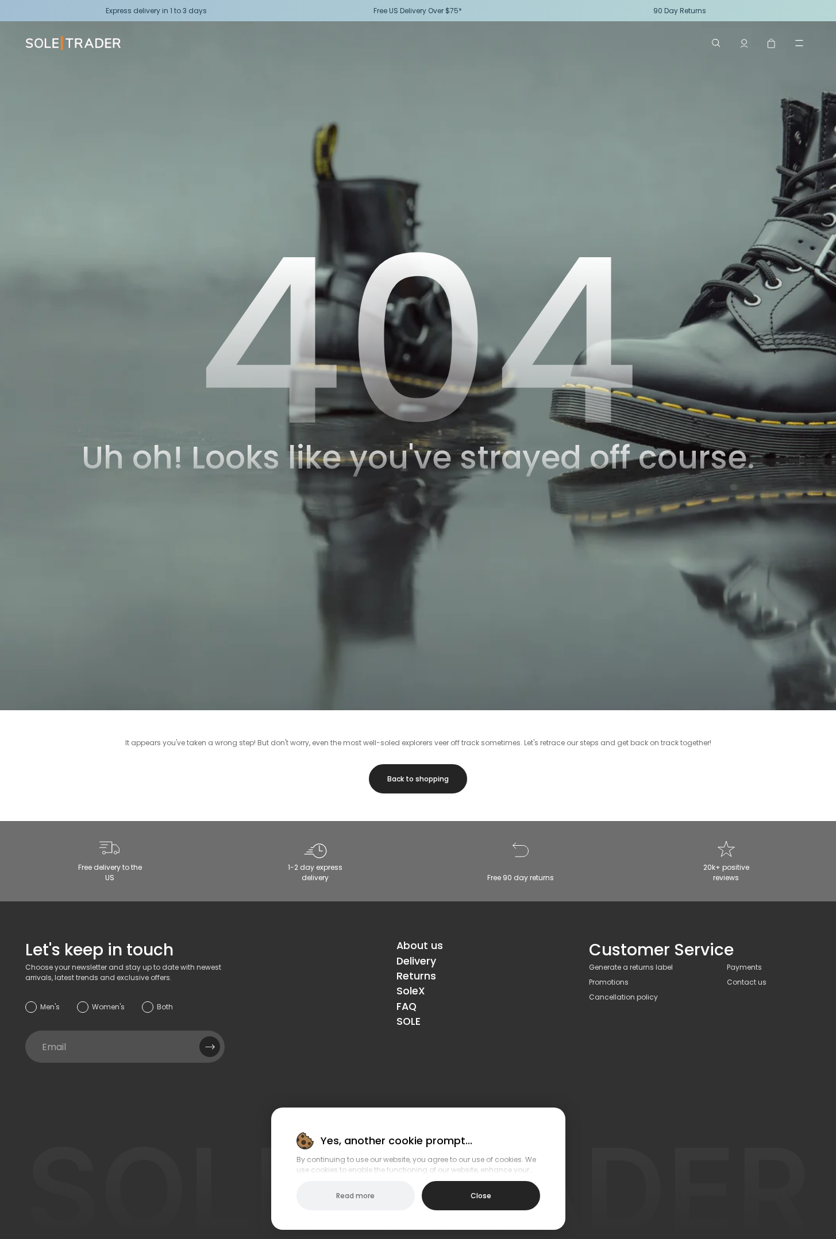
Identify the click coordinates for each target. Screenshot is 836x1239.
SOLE (408, 1021)
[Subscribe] (209, 1046)
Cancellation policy (623, 997)
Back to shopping (418, 779)
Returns (416, 976)
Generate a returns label (631, 967)
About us (419, 945)
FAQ (406, 1006)
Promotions (609, 982)
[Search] (716, 43)
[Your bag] (771, 43)
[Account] (744, 43)
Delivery (416, 961)
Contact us (746, 982)
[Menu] (799, 43)
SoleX (410, 991)
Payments (744, 967)
